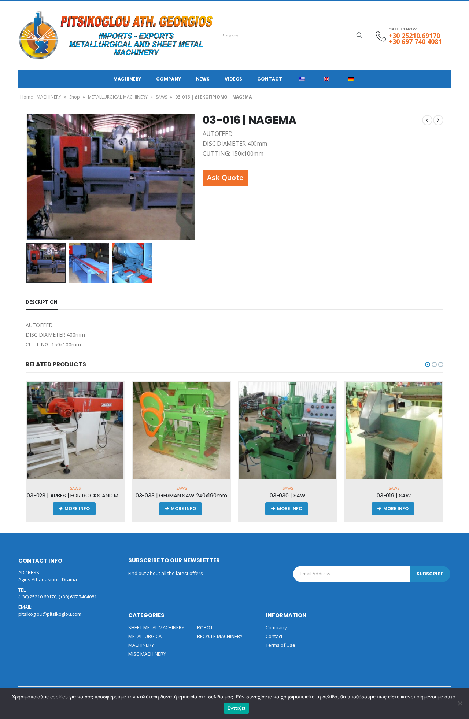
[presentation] (27, 176)
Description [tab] (42, 302)
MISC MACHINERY (147, 654)
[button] (427, 364)
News (203, 79)
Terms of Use (280, 645)
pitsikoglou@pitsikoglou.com (49, 614)
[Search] (359, 35)
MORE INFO (77, 508)
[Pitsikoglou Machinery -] (38, 35)
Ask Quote (225, 177)
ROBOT (205, 627)
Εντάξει (236, 708)
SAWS (161, 97)
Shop (74, 97)
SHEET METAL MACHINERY (156, 627)
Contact (269, 79)
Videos (233, 79)
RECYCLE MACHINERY (220, 636)
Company (168, 79)
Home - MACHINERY (40, 97)
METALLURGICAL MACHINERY (118, 97)
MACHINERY (127, 79)
